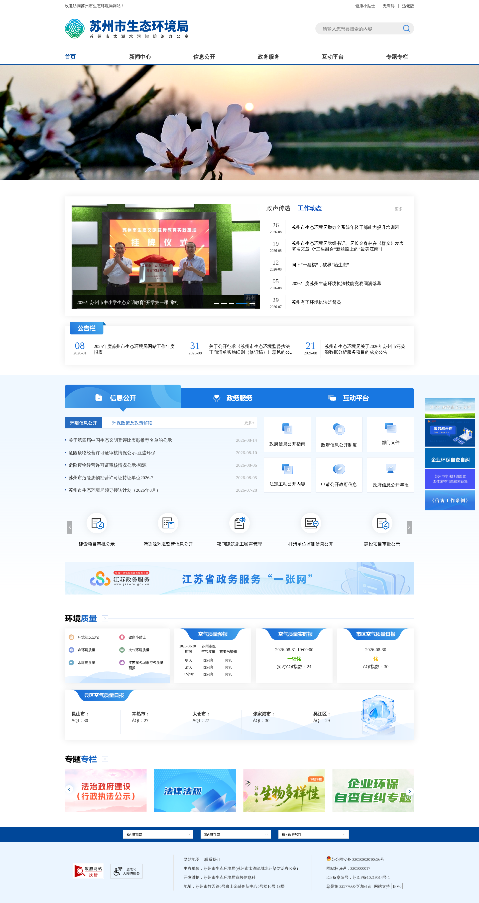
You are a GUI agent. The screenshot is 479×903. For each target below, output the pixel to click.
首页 (70, 56)
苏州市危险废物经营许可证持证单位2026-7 (111, 477)
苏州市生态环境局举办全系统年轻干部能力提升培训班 (345, 227)
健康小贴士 (365, 5)
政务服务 (269, 56)
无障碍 (389, 5)
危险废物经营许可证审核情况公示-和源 (107, 464)
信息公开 (204, 56)
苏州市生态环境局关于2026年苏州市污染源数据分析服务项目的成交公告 (365, 349)
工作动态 (310, 207)
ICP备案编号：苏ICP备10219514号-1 (358, 877)
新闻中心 (140, 56)
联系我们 (212, 859)
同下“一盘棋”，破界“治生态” (320, 264)
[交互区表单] (364, 25)
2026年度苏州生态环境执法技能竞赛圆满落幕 (336, 283)
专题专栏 (397, 56)
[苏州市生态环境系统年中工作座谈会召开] (166, 256)
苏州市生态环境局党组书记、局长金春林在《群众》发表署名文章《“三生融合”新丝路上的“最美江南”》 (348, 246)
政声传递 (278, 207)
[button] (216, 303)
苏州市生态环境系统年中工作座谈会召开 (117, 302)
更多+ (400, 209)
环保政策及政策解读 (132, 422)
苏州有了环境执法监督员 (316, 302)
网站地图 (192, 859)
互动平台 (333, 56)
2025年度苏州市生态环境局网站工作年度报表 (134, 349)
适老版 (408, 5)
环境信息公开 (83, 422)
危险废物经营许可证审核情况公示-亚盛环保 (112, 452)
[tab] (236, 834)
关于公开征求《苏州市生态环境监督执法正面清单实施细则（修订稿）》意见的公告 (249, 349)
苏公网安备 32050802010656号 (357, 859)
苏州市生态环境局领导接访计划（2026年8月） (115, 489)
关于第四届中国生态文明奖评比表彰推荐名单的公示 (120, 440)
